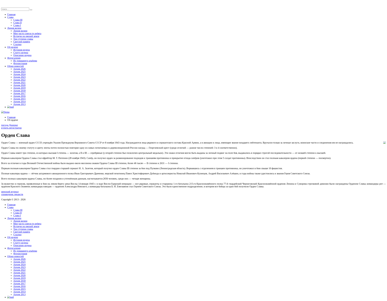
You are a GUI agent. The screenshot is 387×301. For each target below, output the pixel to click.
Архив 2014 (19, 101)
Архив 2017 (19, 93)
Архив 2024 (19, 74)
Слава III (17, 20)
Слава (10, 17)
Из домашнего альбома (25, 60)
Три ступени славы (23, 39)
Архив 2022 (19, 79)
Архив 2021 (19, 82)
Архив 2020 (19, 85)
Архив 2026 (19, 69)
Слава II (17, 22)
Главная (11, 14)
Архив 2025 (19, 71)
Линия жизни (14, 28)
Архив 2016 (19, 96)
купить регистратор (11, 128)
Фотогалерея (13, 58)
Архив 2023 (19, 77)
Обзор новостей (15, 66)
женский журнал (10, 191)
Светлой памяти (21, 41)
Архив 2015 (19, 99)
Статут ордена (20, 52)
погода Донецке (9, 125)
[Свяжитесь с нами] (10, 107)
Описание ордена (22, 55)
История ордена (21, 50)
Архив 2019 (19, 88)
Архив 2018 (19, 90)
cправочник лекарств (12, 194)
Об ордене (12, 47)
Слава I (17, 25)
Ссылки (17, 44)
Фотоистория (20, 63)
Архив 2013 (19, 104)
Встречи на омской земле (26, 36)
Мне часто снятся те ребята (27, 33)
